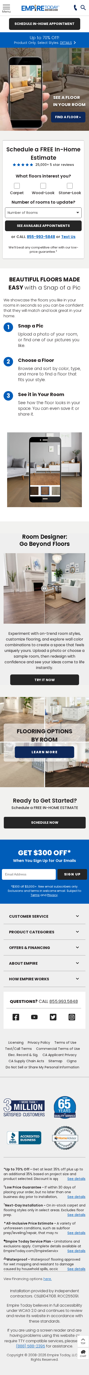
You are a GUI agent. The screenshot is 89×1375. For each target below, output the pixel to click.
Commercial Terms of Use (58, 1048)
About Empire (23, 963)
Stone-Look (70, 193)
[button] (83, 8)
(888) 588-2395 (30, 1346)
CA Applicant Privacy (59, 1054)
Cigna (71, 1061)
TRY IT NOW (44, 680)
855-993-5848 (41, 236)
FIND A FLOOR (68, 117)
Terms (35, 895)
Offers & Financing (29, 947)
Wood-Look (43, 193)
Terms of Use (65, 1042)
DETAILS (66, 43)
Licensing (15, 1042)
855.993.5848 (63, 1001)
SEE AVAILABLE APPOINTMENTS (43, 225)
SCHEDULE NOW (44, 822)
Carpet (17, 193)
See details (76, 1178)
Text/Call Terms (18, 1048)
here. (47, 1279)
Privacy (52, 895)
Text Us (68, 236)
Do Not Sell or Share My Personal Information (42, 1067)
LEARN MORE (44, 752)
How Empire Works (29, 979)
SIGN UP (72, 874)
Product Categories (31, 932)
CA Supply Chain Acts (26, 1061)
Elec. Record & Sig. (23, 1054)
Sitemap (55, 1061)
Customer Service (28, 916)
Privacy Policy (39, 1042)
